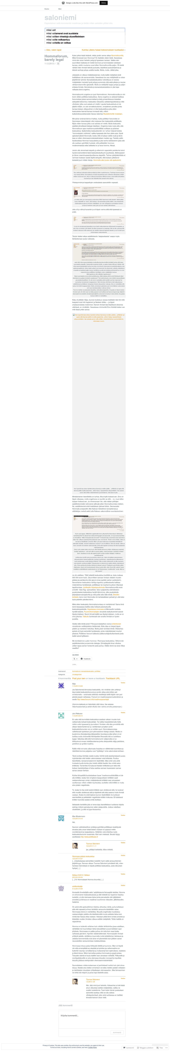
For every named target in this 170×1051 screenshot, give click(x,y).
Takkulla (86, 616)
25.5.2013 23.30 (77, 877)
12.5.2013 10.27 (77, 859)
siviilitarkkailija (77, 886)
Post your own (78, 678)
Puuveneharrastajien (91, 611)
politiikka (97, 671)
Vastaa (123, 683)
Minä (59, 9)
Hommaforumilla (117, 55)
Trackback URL (113, 678)
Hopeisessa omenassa (95, 609)
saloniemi (61, 17)
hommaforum (76, 671)
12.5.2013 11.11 (91, 846)
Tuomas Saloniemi (93, 843)
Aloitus (103, 3)
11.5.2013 (49, 63)
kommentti (117, 1032)
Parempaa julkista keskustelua (83, 856)
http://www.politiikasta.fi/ (89, 837)
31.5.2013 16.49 (77, 889)
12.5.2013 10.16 (77, 818)
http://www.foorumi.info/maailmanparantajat (93, 699)
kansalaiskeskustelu (87, 671)
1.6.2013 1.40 (90, 982)
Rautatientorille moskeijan (112, 114)
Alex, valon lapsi (53, 49)
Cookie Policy (92, 1047)
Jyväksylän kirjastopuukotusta (94, 587)
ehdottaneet (116, 624)
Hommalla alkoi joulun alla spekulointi (107, 160)
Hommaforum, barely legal (56, 57)
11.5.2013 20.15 (77, 716)
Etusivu (47, 9)
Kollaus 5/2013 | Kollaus (81, 875)
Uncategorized (77, 674)
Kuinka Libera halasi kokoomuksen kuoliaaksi (103, 49)
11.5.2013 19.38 (77, 686)
